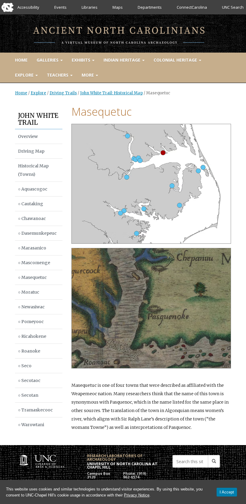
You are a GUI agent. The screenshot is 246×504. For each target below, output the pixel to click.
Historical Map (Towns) (33, 170)
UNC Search (233, 7)
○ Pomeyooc (31, 321)
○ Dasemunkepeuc (37, 233)
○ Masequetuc (32, 277)
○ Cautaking (30, 203)
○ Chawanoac (32, 218)
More (88, 75)
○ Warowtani (31, 424)
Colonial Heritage (176, 60)
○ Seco (25, 365)
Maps (117, 7)
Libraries (90, 7)
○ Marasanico (32, 248)
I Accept (227, 492)
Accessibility (28, 7)
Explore (25, 75)
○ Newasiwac (31, 307)
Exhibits (82, 60)
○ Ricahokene (32, 336)
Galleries (48, 60)
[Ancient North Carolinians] (123, 32)
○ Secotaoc (29, 380)
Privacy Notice (136, 495)
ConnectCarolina (192, 7)
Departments (150, 7)
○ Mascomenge (34, 262)
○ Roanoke (29, 351)
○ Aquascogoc (32, 189)
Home (21, 60)
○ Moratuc (28, 292)
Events (60, 7)
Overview (28, 136)
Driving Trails (63, 93)
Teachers (58, 75)
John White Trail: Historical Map (111, 93)
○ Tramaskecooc (35, 410)
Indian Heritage (123, 60)
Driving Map (31, 151)
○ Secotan (28, 395)
